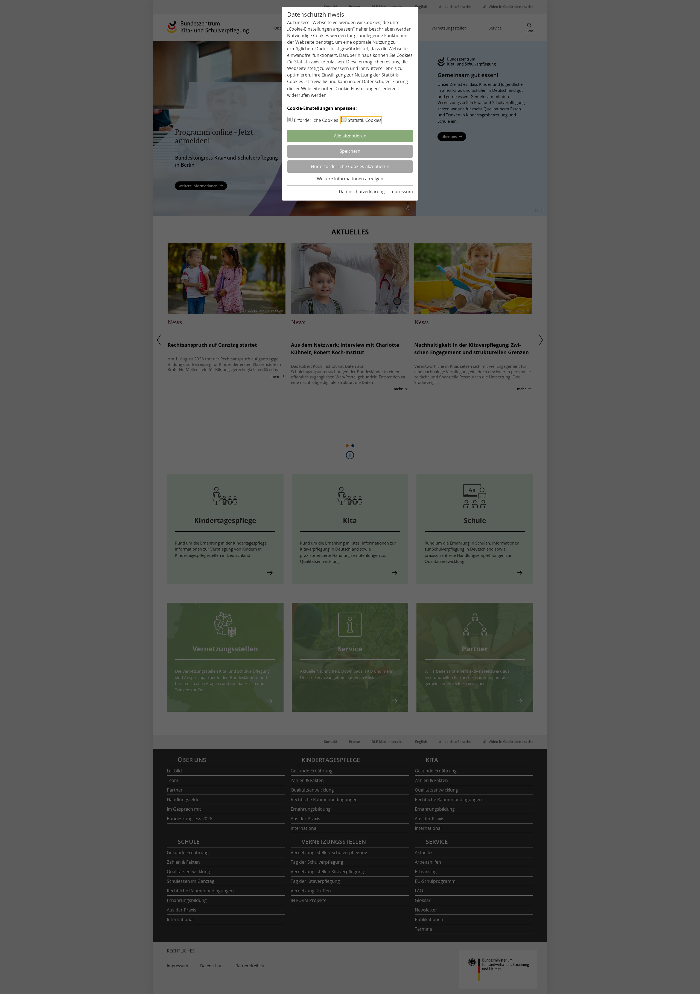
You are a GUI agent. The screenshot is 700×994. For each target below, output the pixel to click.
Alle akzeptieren (350, 136)
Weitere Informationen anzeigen (350, 179)
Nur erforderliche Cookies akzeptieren (350, 166)
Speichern (350, 151)
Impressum (401, 192)
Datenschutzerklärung (385, 81)
